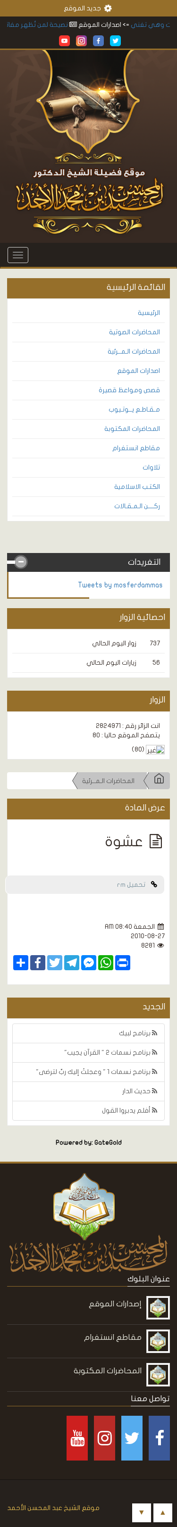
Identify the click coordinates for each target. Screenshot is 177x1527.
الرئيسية (149, 312)
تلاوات (151, 467)
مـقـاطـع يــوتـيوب (134, 409)
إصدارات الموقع (115, 1304)
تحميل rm (134, 884)
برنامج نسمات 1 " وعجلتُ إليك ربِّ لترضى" (94, 1071)
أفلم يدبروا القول (127, 1110)
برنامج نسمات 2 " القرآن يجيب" (108, 1052)
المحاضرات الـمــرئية (134, 351)
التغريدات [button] (144, 562)
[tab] (88, 562)
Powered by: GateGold (89, 1142)
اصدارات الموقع (138, 370)
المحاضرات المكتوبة (132, 428)
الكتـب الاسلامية (137, 486)
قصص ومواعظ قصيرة (129, 390)
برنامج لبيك (135, 1033)
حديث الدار (137, 1091)
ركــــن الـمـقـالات (137, 506)
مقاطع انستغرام (136, 448)
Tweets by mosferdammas (120, 585)
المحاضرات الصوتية (134, 332)
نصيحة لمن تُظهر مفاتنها (41, 24)
